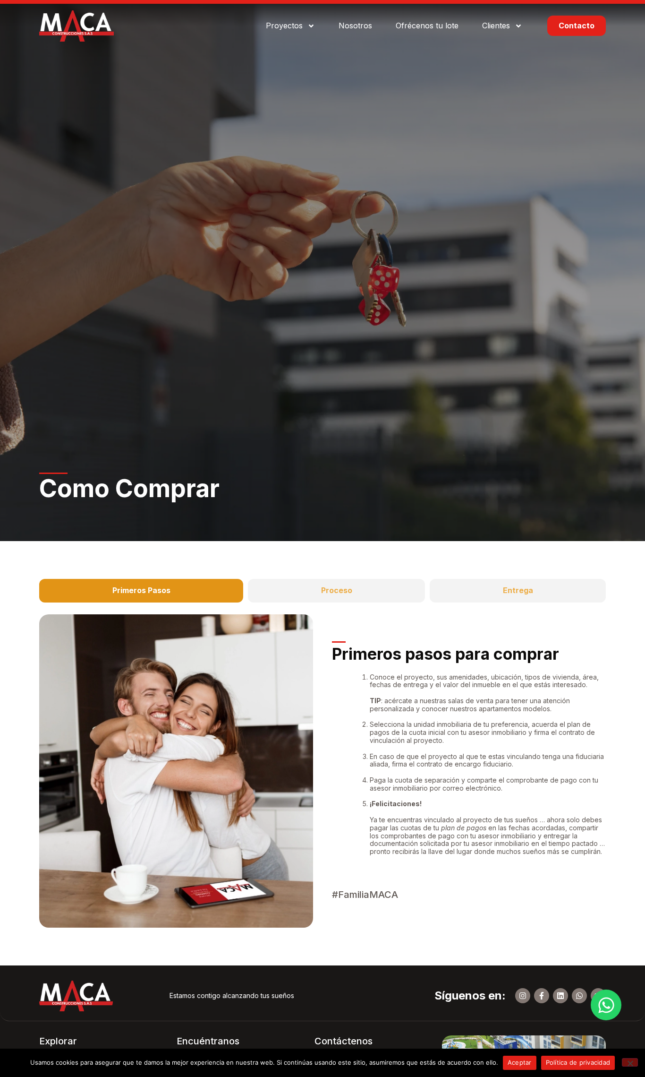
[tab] (141, 590)
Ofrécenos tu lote (427, 25)
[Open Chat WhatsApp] (606, 1005)
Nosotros (355, 25)
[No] (630, 1062)
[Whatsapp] (579, 995)
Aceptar (520, 1062)
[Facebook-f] (541, 995)
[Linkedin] (560, 995)
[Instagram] (522, 995)
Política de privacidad (578, 1062)
